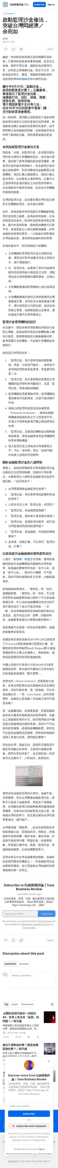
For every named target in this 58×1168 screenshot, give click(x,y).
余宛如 (5, 38)
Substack (13, 1161)
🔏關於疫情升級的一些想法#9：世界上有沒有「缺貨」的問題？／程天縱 (21, 1017)
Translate (10, 13)
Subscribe (39, 4)
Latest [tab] (14, 1004)
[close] (48, 1061)
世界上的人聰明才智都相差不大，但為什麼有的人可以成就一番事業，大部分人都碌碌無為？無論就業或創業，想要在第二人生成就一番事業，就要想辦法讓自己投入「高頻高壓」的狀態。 (21, 1054)
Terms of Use (44, 921)
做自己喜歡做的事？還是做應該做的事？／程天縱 (20, 1046)
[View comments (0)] (13, 49)
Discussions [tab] (27, 1004)
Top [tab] (6, 1004)
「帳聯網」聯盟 (20, 559)
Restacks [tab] (24, 963)
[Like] (6, 49)
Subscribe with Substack (31, 1126)
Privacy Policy (39, 1139)
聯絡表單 (27, 79)
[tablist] (16, 964)
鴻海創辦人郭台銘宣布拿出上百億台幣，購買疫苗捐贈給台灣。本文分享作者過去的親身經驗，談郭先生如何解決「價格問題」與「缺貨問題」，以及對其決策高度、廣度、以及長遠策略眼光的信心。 (21, 1027)
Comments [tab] (10, 963)
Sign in (51, 4)
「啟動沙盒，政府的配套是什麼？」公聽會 (22, 88)
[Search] (52, 1004)
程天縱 (23, 1033)
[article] (29, 1025)
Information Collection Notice (35, 924)
